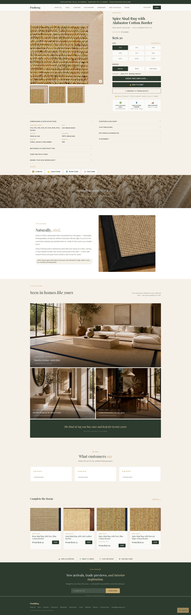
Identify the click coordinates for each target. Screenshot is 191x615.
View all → (156, 499)
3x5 (136, 47)
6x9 (153, 53)
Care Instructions (61, 154)
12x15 (153, 58)
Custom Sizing (130, 127)
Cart (157, 7)
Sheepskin (101, 7)
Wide (136, 69)
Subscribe (112, 591)
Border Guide (72, 171)
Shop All (58, 7)
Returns (95, 607)
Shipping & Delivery (130, 121)
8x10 (120, 58)
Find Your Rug (115, 7)
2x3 (120, 47)
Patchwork (89, 7)
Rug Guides (73, 607)
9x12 (136, 58)
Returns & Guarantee (130, 133)
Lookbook (37, 171)
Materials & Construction (61, 148)
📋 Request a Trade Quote (136, 91)
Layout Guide (54, 171)
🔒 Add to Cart (137, 85)
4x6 (120, 53)
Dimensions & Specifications (61, 121)
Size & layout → (156, 43)
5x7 (136, 53)
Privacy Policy (104, 607)
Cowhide (77, 7)
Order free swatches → (136, 78)
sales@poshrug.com (118, 607)
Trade (126, 7)
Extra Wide (153, 69)
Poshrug (35, 7)
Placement (130, 139)
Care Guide (89, 171)
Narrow (120, 69)
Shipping (88, 607)
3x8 (153, 47)
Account (147, 7)
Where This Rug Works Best (61, 160)
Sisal (68, 7)
